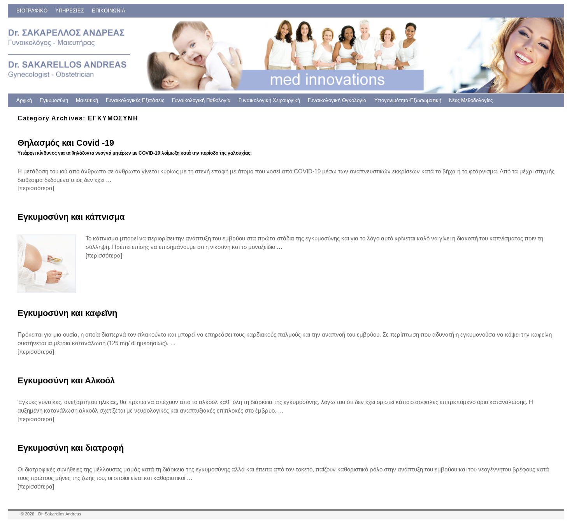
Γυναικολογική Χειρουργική (269, 100)
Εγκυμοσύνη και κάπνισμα (71, 217)
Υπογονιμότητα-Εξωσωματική (407, 100)
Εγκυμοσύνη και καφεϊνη (67, 313)
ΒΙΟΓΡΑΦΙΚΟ (31, 11)
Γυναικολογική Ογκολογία (337, 100)
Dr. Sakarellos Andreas (59, 514)
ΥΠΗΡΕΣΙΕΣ (69, 11)
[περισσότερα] (36, 188)
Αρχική (24, 100)
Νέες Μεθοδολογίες (471, 100)
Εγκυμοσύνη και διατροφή (71, 448)
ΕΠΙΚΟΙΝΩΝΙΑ (108, 11)
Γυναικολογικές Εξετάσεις (135, 100)
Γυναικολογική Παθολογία (201, 100)
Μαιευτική (87, 100)
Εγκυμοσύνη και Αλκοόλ (66, 380)
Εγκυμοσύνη (54, 100)
